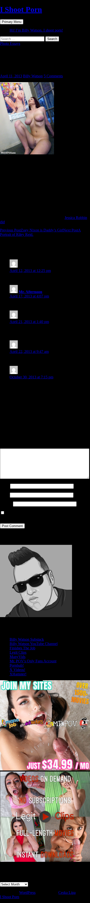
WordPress (27, 892)
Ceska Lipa (67, 892)
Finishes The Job (22, 648)
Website (6, 504)
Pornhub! (17, 665)
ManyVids (17, 657)
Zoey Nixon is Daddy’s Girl (31, 230)
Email (4, 495)
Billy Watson (33, 76)
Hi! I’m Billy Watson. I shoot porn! (36, 30)
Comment (9, 446)
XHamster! (18, 674)
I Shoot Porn (21, 9)
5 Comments (53, 76)
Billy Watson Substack (27, 639)
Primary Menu (11, 22)
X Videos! (17, 670)
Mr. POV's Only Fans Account (33, 661)
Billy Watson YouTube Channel (34, 644)
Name (4, 486)
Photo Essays (10, 43)
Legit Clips (18, 652)
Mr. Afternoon (30, 292)
